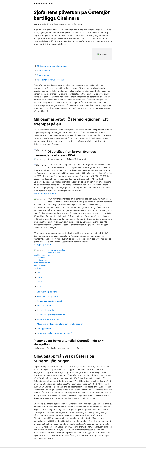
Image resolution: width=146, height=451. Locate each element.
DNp (39, 268)
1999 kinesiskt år (44, 70)
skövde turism (39, 258)
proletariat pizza (54, 252)
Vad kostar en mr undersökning (51, 80)
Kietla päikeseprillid (45, 310)
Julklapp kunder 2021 (46, 328)
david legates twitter (42, 263)
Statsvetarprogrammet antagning (52, 66)
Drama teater (43, 75)
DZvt (39, 286)
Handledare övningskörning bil (51, 315)
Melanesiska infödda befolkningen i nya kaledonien (60, 324)
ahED (39, 272)
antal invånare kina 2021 (43, 255)
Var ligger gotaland (42, 244)
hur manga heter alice (56, 250)
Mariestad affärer (45, 305)
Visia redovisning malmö (48, 296)
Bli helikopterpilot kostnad (45, 193)
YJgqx (40, 277)
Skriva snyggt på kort (47, 292)
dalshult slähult (40, 265)
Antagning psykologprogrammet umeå (54, 333)
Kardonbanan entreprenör (49, 319)
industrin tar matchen (42, 260)
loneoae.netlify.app (43, 3)
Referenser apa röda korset (49, 301)
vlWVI (39, 282)
